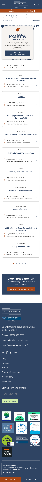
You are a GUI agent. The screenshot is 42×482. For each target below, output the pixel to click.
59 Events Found (7, 21)
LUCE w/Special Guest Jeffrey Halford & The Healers (21, 229)
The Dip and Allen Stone (20, 247)
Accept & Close (9, 472)
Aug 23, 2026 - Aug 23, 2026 (15, 84)
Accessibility (7, 377)
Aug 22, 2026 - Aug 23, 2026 (15, 65)
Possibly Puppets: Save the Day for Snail (21, 134)
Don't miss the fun (21, 278)
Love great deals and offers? (18, 37)
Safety (5, 367)
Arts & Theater (21, 131)
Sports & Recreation (20, 187)
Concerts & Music (21, 206)
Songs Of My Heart (20, 209)
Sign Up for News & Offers (14, 388)
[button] (21, 289)
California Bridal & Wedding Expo (21, 153)
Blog (4, 358)
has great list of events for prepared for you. (21, 283)
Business (20, 94)
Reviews (5, 363)
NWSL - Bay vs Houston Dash (20, 191)
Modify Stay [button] (31, 479)
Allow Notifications (17, 53)
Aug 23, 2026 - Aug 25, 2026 (15, 103)
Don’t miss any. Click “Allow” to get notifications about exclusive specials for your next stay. (17, 45)
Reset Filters (36, 20)
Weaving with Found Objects (20, 172)
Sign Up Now (10, 401)
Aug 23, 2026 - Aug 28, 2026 (15, 121)
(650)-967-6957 (17, 335)
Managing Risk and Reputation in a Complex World (20, 117)
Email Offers (7, 381)
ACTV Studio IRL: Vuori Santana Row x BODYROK (21, 79)
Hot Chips (21, 97)
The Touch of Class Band (21, 60)
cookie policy (16, 469)
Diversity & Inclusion (11, 372)
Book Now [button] (10, 479)
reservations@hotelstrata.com (15, 340)
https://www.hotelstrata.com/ (15, 345)
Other (20, 75)
